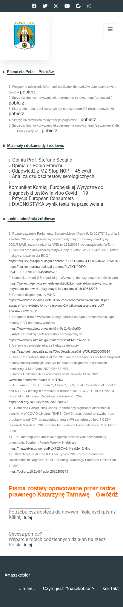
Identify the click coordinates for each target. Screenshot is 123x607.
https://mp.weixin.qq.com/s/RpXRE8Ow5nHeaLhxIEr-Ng (49, 448)
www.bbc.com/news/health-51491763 (36, 380)
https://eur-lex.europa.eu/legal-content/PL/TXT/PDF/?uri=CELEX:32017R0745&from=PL (47, 269)
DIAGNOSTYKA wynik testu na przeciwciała (57, 204)
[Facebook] (34, 6)
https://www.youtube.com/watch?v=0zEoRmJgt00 (45, 328)
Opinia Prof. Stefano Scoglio (42, 160)
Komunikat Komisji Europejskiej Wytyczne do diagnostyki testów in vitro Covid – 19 (56, 190)
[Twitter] (45, 6)
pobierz (28, 92)
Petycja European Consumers (43, 198)
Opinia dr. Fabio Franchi (37, 165)
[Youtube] (67, 6)
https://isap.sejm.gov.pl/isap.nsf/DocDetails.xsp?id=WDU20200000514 (59, 351)
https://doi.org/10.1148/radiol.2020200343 (38, 471)
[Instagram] (56, 6)
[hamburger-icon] (110, 30)
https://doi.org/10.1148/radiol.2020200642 (38, 402)
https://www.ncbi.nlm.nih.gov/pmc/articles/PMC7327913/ (49, 340)
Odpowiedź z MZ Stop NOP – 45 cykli (51, 171)
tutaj (28, 517)
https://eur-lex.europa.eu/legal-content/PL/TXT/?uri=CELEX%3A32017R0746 (64, 261)
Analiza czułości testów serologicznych (53, 176)
